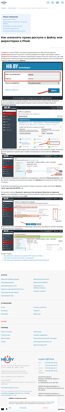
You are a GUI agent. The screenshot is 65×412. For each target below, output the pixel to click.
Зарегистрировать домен (10, 279)
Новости (37, 310)
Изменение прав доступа (11, 28)
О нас (3, 307)
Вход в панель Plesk (9, 19)
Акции (3, 321)
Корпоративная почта (9, 286)
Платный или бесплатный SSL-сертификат (19, 258)
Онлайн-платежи (40, 291)
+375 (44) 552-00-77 (51, 365)
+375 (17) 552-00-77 (51, 368)
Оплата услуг (5, 335)
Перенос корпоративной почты (12, 289)
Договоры (4, 314)
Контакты (4, 310)
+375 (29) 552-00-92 (51, 362)
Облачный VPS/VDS (41, 282)
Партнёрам (38, 332)
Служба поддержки (41, 335)
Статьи (3, 341)
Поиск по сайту (6, 332)
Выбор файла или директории (12, 26)
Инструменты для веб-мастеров (45, 338)
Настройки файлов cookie (9, 387)
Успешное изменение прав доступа (14, 31)
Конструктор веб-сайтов (9, 292)
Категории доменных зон (43, 341)
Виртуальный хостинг (41, 279)
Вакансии (37, 314)
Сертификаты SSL (7, 296)
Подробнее (49, 403)
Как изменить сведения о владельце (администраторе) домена (26, 260)
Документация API (40, 345)
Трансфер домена (7, 282)
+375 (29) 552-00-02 (51, 371)
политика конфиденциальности (11, 393)
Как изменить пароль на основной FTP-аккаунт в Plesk (23, 256)
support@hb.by (46, 359)
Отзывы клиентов (40, 307)
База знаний (5, 338)
